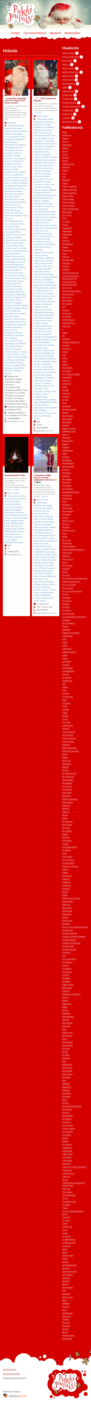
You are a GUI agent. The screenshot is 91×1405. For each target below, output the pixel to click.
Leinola (65, 674)
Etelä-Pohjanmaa (70, 57)
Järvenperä (67, 416)
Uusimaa (12, 123)
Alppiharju (39, 124)
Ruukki (65, 1055)
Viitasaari (9, 368)
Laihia (22, 229)
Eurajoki (14, 137)
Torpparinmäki (69, 1202)
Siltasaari (46, 361)
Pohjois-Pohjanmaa (71, 106)
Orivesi (8, 278)
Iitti (12, 161)
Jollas (64, 387)
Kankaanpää (10, 188)
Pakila (65, 873)
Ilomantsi (17, 164)
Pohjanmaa (39, 320)
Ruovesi (8, 316)
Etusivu (15, 33)
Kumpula (38, 239)
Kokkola (19, 213)
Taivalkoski (20, 343)
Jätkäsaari (66, 422)
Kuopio (8, 226)
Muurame (20, 262)
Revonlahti (67, 1023)
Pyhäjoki (66, 978)
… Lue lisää (38, 112)
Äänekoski (13, 126)
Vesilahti (17, 365)
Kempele (21, 202)
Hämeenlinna (11, 145)
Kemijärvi (9, 199)
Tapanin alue (68, 1173)
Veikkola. (66, 1278)
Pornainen (10, 300)
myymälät (67, 793)
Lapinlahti (15, 232)
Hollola (16, 156)
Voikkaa (65, 1303)
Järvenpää (20, 172)
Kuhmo (20, 224)
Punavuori (67, 972)
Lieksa (23, 240)
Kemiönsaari (10, 202)
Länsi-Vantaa (68, 742)
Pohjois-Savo (68, 110)
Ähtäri (21, 126)
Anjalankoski (40, 505)
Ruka (64, 1039)
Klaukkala (67, 543)
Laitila (7, 232)
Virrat (16, 368)
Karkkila (8, 191)
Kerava (8, 205)
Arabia (65, 161)
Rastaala (66, 1013)
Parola (65, 892)
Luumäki (22, 248)
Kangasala (9, 186)
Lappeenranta (11, 235)
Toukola (37, 388)
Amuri (65, 154)
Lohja (7, 245)
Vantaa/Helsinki (69, 1265)
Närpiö (15, 267)
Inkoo (19, 166)
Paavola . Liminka (70, 866)
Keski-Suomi (68, 76)
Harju (46, 152)
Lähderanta (67, 726)
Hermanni (38, 163)
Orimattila (20, 275)
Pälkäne (8, 284)
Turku (14, 352)
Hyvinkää (19, 158)
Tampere (18, 346)
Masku (8, 259)
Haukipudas (68, 260)
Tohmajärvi (16, 349)
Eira (64, 177)
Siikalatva (9, 327)
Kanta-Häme (68, 68)
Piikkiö (65, 917)
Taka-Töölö (67, 1154)
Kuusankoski (68, 614)
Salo (23, 319)
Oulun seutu (68, 860)
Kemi (17, 196)
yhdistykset (67, 1313)
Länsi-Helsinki (68, 732)
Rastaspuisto (68, 1017)
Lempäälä (17, 237)
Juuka (24, 177)
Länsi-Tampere (69, 738)
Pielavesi (20, 292)
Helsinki (8, 156)
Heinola (17, 153)
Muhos (22, 259)
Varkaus (8, 365)
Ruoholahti (67, 1042)
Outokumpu (11, 281)
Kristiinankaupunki (13, 221)
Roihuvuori (67, 1033)
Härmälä (66, 326)
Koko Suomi (42, 116)
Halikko (49, 508)
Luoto (14, 248)
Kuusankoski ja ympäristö (74, 617)
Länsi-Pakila (67, 735)
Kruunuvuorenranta (72, 591)
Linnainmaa (67, 697)
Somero (19, 333)
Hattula (18, 150)
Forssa (21, 137)
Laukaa (8, 237)
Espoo (20, 134)
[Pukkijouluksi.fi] (45, 15)
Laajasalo (66, 630)
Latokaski (66, 662)
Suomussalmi (11, 338)
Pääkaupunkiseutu (71, 994)
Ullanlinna (67, 1227)
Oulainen (16, 278)
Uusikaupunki (11, 360)
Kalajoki (23, 183)
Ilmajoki (8, 164)
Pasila (45, 307)
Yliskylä (65, 1319)
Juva (7, 180)
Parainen (17, 284)
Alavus (15, 131)
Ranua (24, 308)
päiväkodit (67, 988)
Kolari (7, 215)
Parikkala (9, 286)
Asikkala (23, 131)
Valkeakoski (10, 362)
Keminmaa (19, 199)
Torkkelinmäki (40, 386)
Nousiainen (16, 270)
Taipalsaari (9, 343)
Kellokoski (67, 498)
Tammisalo (67, 1160)
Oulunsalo (67, 857)
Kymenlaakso (49, 244)
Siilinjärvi (18, 327)
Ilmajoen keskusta (70, 342)
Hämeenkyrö (11, 142)
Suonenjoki (10, 341)
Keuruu (15, 205)
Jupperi (65, 397)
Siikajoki (22, 324)
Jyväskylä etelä (69, 409)
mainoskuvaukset (70, 751)
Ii (24, 158)
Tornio (8, 352)
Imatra (8, 166)
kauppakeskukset (70, 492)
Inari (14, 166)
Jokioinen (18, 175)
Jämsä (15, 169)
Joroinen (16, 177)
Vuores (65, 1307)
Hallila (65, 238)
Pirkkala (8, 297)
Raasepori (9, 308)
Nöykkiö (66, 837)
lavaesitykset (68, 671)
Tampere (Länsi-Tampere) (74, 1167)
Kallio (47, 192)
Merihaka (45, 277)
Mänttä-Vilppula (70, 799)
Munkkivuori (68, 777)
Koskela (65, 569)
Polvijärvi (17, 297)
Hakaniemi (39, 144)
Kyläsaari (38, 244)
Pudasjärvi (17, 303)
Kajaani (15, 183)
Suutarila (66, 1135)
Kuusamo (9, 229)
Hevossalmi (67, 301)
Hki (45, 163)
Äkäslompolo (16, 128)
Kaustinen (9, 196)
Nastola (44, 563)
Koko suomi (67, 559)
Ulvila (15, 354)
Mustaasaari (46, 280)
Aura (14, 134)
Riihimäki (16, 311)
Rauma (8, 311)
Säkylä (17, 319)
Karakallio (66, 473)
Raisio (17, 308)
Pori (24, 297)
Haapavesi (20, 139)
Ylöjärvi (8, 373)
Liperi (20, 243)
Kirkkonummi (11, 207)
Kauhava (9, 194)
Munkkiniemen (69, 773)
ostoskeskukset (69, 847)
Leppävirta (10, 240)
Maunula (66, 761)
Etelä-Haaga (68, 199)
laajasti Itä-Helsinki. (71, 633)
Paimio (21, 281)
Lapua (22, 235)
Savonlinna (20, 322)
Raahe (25, 305)
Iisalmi (7, 161)
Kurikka (16, 226)
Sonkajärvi (9, 335)
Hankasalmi (10, 147)
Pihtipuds (48, 315)
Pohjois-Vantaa (69, 949)
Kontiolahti (16, 215)
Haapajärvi (9, 139)
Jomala (8, 177)
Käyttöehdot (9, 1369)
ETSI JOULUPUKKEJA (35, 33)
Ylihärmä (66, 1316)
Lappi (50, 252)
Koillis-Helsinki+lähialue (73, 550)
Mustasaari (10, 262)
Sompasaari (47, 367)
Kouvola (8, 218)
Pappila (65, 879)
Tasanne (66, 1177)
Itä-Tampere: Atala (71, 374)
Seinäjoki (9, 324)
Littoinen (66, 703)
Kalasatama (39, 192)
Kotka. (25, 215)
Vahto (65, 1252)
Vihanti (65, 1284)
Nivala (22, 267)
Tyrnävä (8, 354)
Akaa (7, 128)
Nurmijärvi (9, 275)
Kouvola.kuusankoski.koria (74, 578)
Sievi (16, 324)
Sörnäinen (49, 369)
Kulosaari (66, 598)
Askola (8, 134)
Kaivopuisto (67, 441)
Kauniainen (19, 194)
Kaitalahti (66, 438)
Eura (7, 137)
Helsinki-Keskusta (70, 273)
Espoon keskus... (69, 193)
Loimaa (14, 245)
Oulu (24, 278)
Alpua (65, 151)
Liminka (13, 243)
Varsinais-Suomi (41, 408)
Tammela (9, 346)
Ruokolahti (20, 314)
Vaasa (21, 360)
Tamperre (67, 1170)
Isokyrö (8, 169)
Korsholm (52, 541)
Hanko (19, 147)
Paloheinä (67, 876)
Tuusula (22, 352)
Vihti (24, 365)
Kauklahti (66, 486)
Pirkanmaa (39, 318)
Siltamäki (66, 1093)
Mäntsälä (9, 254)
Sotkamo (19, 335)
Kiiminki (37, 538)
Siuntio (14, 330)
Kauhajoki (17, 191)
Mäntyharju (18, 256)
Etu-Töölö (67, 215)
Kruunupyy (10, 224)
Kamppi (65, 457)
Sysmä (19, 341)
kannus (20, 188)
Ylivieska (17, 371)
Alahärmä (66, 135)
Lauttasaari (67, 668)
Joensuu (9, 175)
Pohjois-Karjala (69, 103)
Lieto (7, 243)
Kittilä (7, 210)
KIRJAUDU (55, 33)
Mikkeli (15, 259)
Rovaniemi (9, 314)
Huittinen (9, 158)
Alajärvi (8, 131)
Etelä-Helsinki (68, 202)
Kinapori (53, 217)
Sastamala (9, 322)
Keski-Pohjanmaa (70, 72)
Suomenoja (67, 1125)
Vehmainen (67, 1275)
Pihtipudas (20, 294)
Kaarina (23, 180)
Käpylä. (37, 201)
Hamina (21, 145)
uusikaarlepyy (21, 357)
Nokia (7, 270)
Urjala (22, 354)
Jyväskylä (14, 180)
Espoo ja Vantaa (69, 190)
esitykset (66, 180)
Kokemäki (9, 213)
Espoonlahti (67, 196)
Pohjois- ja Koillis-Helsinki (73, 937)
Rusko (16, 316)
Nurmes (19, 273)
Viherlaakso (67, 1287)
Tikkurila (66, 1189)
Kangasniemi (21, 186)
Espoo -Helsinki (69, 186)
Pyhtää (17, 305)
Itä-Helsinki (67, 368)
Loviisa (8, 248)
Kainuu (8, 183)
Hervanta (66, 297)
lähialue (66, 729)
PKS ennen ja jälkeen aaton (75, 927)
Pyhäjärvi (9, 305)
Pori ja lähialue (69, 959)
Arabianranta (40, 127)
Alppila (47, 124)
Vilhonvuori (39, 413)
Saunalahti (67, 1071)
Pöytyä (8, 303)
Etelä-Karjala (40, 133)
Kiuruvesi (15, 210)
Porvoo (18, 300)
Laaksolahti (67, 636)
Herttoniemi (68, 294)
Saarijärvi (9, 319)
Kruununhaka (69, 585)
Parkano (18, 286)
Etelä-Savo (50, 135)
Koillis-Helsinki (68, 546)
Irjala (64, 361)
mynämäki (9, 265)
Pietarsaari (9, 294)
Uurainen (9, 357)
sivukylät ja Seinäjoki (71, 1106)
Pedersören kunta (13, 289)
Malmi (65, 754)
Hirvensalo (67, 304)
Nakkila (8, 267)
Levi (17, 240)
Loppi (20, 245)
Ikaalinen (19, 161)
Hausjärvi (9, 153)
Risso (64, 1029)
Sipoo (7, 330)
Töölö (64, 1223)
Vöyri (21, 368)
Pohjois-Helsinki (69, 933)
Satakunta (49, 353)
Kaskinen (48, 530)
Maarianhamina (21, 251)
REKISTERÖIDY (72, 33)
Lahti (17, 229)
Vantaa (19, 362)
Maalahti (9, 251)
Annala (65, 158)
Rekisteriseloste (11, 1374)
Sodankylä (10, 333)
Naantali (19, 265)
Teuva (8, 349)
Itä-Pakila (66, 371)
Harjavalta (9, 150)
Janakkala (9, 172)
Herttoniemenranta (71, 291)
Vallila (54, 402)
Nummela (9, 273)
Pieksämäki (10, 292)
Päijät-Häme (68, 91)
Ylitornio (8, 371)
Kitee (20, 207)
